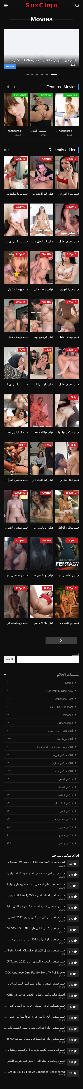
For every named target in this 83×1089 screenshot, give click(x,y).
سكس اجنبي (66, 779)
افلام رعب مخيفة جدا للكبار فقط (55, 747)
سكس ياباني (66, 843)
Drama (69, 682)
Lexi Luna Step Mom (61, 706)
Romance (67, 714)
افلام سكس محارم (62, 763)
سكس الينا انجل (64, 803)
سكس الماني (65, 795)
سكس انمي (66, 811)
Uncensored (66, 722)
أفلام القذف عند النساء (60, 730)
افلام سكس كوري (63, 755)
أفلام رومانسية (65, 739)
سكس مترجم (65, 827)
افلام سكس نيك (64, 771)
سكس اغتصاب (65, 787)
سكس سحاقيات (64, 819)
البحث (75, 654)
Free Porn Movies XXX (59, 690)
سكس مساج (66, 835)
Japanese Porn (64, 698)
